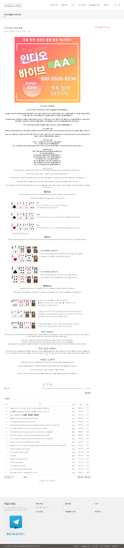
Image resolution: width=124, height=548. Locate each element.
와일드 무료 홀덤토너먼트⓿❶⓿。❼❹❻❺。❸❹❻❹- (24, 415)
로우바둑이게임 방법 (13, 28)
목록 (89, 393)
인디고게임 (82, 5)
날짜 (81, 404)
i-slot (73, 5)
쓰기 (81, 477)
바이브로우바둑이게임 (62, 388)
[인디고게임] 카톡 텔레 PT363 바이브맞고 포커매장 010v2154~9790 (28, 428)
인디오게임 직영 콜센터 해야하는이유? (20, 469)
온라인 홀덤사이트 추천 (102, 27)
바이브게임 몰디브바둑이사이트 (18, 452)
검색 (25, 477)
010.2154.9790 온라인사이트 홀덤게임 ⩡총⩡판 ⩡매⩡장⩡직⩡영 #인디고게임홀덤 (30, 432)
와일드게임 (54, 5)
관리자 (7, 31)
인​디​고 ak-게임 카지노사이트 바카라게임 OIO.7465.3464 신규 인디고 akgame (30, 439)
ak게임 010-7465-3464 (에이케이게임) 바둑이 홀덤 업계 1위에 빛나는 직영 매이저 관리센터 (34, 425)
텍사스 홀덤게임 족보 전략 (17, 466)
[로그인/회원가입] (119, 5)
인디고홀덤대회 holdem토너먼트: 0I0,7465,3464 (23, 422)
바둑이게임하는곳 (78, 388)
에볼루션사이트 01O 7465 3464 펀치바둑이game (23, 418)
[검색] (116, 5)
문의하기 (106, 5)
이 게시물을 (87, 388)
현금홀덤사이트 (95, 5)
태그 (88, 477)
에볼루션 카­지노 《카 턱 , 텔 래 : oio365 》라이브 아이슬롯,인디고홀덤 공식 (29, 408)
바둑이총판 (70, 388)
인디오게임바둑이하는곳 (50, 388)
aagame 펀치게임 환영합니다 (18, 459)
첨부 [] (7, 388)
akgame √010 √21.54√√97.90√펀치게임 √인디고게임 (24, 442)
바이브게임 (13, 455)
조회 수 (88, 404)
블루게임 (64, 5)
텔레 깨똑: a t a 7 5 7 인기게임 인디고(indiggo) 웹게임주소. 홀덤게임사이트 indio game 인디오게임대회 (37, 445)
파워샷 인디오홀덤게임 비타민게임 (19, 449)
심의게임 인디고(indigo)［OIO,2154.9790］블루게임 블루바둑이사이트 (28, 435)
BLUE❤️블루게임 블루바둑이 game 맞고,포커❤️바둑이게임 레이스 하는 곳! (29, 411)
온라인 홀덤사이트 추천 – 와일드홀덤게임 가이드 (22, 472)
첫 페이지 (42, 480)
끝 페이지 (52, 480)
